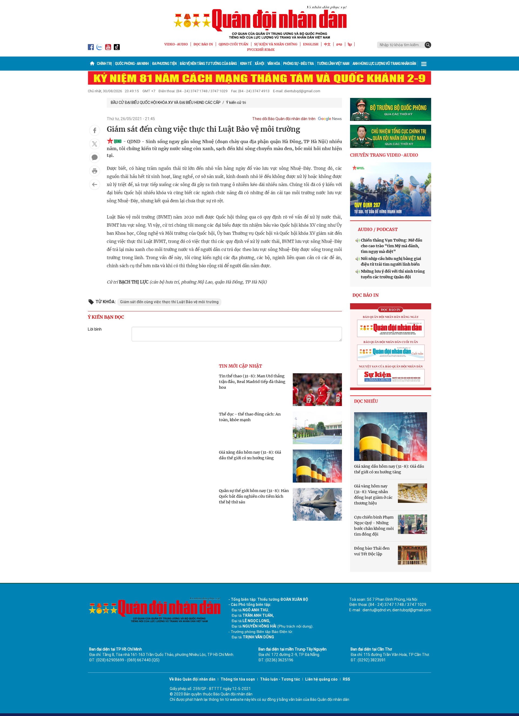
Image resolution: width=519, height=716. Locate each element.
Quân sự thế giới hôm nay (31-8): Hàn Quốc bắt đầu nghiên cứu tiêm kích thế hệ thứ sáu (254, 496)
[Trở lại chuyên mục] (94, 184)
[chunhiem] (390, 136)
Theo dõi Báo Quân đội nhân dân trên (283, 118)
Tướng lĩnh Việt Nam (333, 63)
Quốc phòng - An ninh (132, 63)
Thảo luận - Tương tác (280, 679)
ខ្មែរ (350, 44)
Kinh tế (245, 63)
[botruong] (390, 109)
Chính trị (104, 63)
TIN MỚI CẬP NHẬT (240, 366)
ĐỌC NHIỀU (366, 401)
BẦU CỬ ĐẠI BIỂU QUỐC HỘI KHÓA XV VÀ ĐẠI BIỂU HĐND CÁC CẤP (166, 102)
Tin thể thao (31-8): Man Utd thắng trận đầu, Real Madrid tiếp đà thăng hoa (252, 382)
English (310, 44)
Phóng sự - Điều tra (298, 63)
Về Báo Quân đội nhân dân (192, 679)
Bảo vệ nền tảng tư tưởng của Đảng (208, 63)
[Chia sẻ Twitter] (94, 143)
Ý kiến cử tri (236, 102)
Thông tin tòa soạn (238, 679)
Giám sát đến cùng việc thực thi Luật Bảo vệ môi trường (169, 301)
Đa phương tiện (164, 63)
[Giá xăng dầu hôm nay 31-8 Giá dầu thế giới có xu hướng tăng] (390, 436)
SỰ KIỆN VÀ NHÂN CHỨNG (275, 44)
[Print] (94, 171)
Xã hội (259, 63)
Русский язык (261, 50)
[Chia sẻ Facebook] (94, 130)
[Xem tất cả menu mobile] (424, 63)
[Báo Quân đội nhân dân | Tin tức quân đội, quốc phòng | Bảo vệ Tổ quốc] (259, 22)
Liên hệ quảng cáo (321, 679)
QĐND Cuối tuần (233, 44)
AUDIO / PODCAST (378, 229)
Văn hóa (273, 63)
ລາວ (339, 44)
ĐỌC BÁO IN (203, 44)
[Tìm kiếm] (428, 45)
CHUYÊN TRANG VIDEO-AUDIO (384, 155)
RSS (346, 679)
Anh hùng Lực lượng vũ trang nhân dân (384, 63)
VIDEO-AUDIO (176, 44)
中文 (327, 44)
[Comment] (94, 157)
